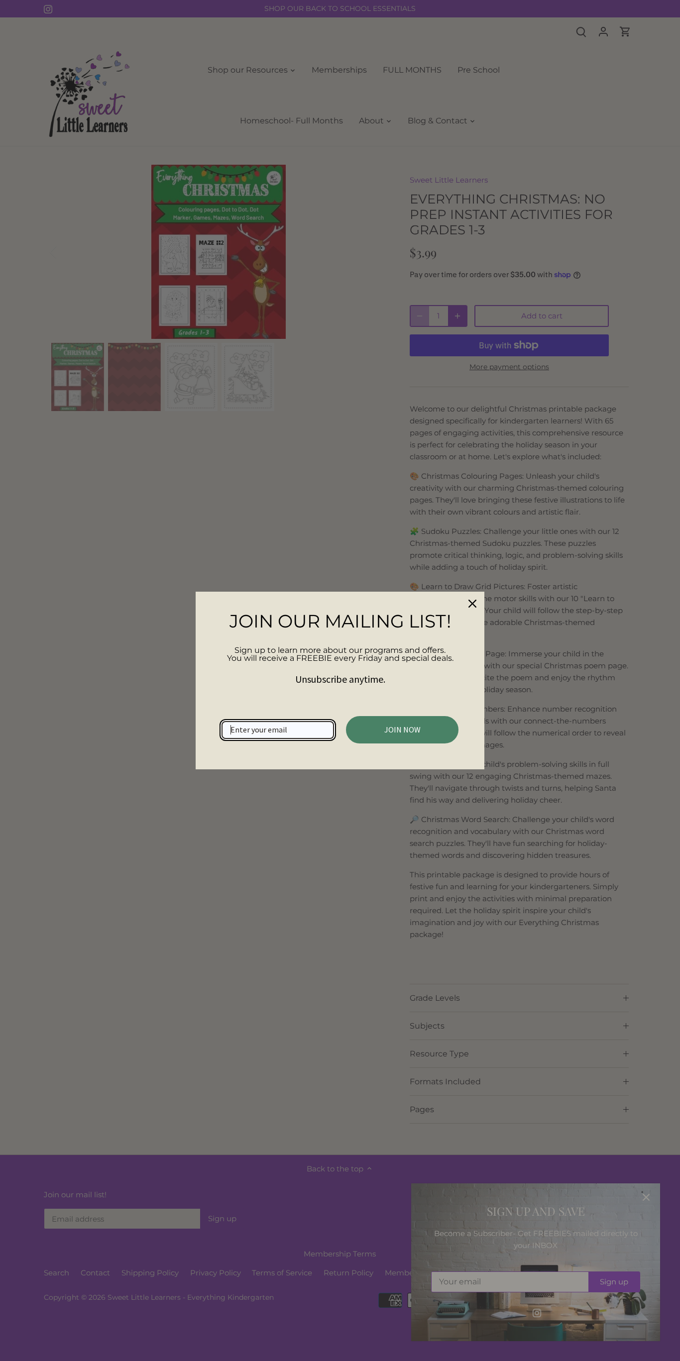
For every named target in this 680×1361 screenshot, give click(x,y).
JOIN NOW (402, 729)
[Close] (472, 604)
